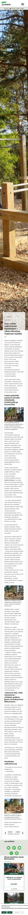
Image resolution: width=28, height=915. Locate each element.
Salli (4, 912)
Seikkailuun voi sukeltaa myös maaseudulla (14, 878)
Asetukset (17, 912)
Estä (10, 912)
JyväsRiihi (8, 317)
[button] (22, 4)
